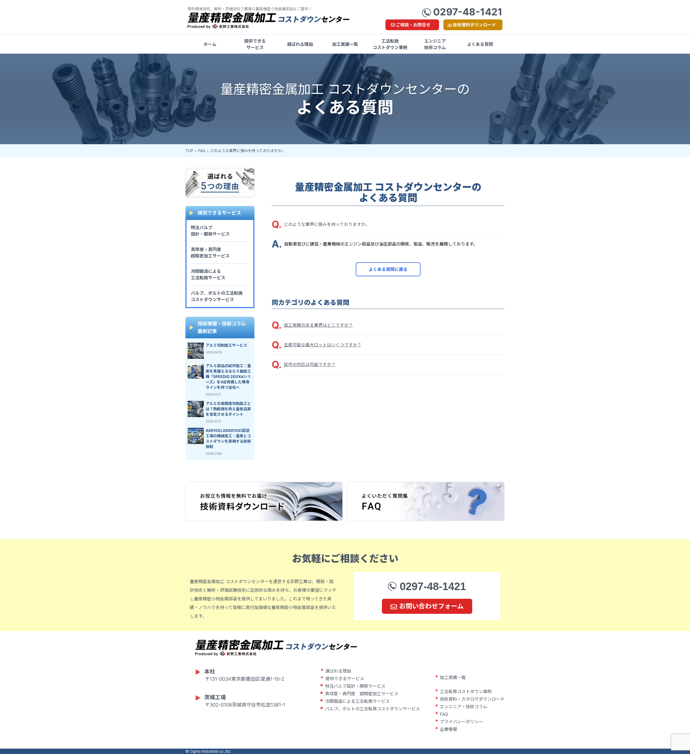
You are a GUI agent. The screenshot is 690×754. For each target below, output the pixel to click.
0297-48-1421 (466, 11)
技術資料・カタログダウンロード (472, 699)
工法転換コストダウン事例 (390, 44)
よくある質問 (480, 44)
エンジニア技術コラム (435, 44)
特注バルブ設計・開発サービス (210, 231)
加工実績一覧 (345, 44)
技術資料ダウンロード (474, 24)
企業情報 (448, 729)
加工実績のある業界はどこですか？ (318, 325)
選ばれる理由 (300, 44)
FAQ (201, 150)
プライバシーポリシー (461, 721)
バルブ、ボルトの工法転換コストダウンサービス (217, 296)
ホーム (209, 44)
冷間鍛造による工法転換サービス (208, 274)
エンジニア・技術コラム (463, 706)
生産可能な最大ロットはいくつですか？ (322, 344)
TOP (189, 150)
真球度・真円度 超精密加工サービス (361, 693)
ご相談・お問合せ (413, 24)
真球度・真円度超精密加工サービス (210, 253)
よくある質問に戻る (388, 269)
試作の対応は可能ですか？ (310, 364)
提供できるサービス (255, 44)
